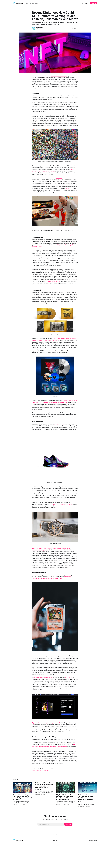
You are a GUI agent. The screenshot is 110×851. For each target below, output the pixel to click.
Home (27, 3)
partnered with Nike (59, 424)
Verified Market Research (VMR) (59, 76)
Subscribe (93, 3)
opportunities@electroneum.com (40, 770)
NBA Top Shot (68, 677)
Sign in (86, 3)
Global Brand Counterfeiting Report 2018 (62, 504)
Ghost (95, 840)
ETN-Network (39, 27)
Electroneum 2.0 (34, 3)
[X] (53, 834)
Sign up (55, 840)
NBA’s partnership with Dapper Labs (43, 677)
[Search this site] (83, 3)
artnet (67, 188)
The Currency (59, 178)
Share (75, 28)
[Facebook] (56, 834)
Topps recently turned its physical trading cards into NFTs (46, 723)
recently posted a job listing (53, 281)
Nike (33, 250)
